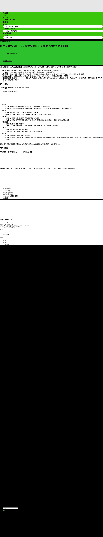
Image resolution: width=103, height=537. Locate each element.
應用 (4, 15)
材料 (4, 242)
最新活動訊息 (7, 41)
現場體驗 (9, 38)
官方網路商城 (7, 33)
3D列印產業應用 (8, 192)
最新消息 (5, 22)
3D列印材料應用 (8, 194)
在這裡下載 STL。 (56, 144)
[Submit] (4, 510)
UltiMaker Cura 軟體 (13, 26)
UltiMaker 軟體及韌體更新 (10, 196)
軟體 (4, 240)
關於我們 (5, 13)
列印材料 (5, 17)
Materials (6, 234)
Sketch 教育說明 (11, 31)
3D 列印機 (6, 244)
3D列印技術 (2, 41)
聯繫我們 (5, 35)
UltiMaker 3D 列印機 (9, 19)
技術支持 (5, 24)
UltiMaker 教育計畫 (9, 28)
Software (5, 232)
